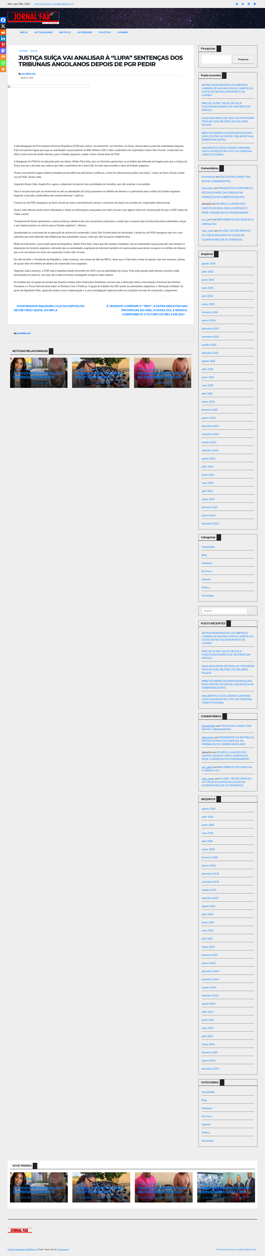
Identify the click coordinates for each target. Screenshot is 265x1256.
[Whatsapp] (3, 63)
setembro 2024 (210, 450)
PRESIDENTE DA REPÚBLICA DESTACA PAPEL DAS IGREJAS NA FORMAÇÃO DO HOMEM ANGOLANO (227, 192)
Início (24, 32)
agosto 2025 (208, 361)
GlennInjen (208, 188)
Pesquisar (208, 48)
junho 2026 (208, 280)
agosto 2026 (208, 263)
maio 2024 (207, 483)
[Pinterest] (3, 45)
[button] (255, 32)
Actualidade (44, 32)
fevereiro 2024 (210, 507)
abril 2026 (207, 296)
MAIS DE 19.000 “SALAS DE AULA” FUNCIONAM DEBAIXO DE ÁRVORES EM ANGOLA (226, 106)
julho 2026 (207, 271)
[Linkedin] (3, 38)
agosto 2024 (208, 458)
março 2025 (208, 401)
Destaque (23, 51)
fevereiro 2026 (210, 312)
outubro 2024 (209, 442)
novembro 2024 (210, 434)
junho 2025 (208, 377)
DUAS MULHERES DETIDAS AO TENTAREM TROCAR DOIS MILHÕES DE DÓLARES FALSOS (228, 121)
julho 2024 (207, 466)
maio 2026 (207, 288)
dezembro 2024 (210, 426)
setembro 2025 (210, 353)
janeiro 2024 (209, 515)
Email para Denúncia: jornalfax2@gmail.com (54, 4)
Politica (105, 32)
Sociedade (85, 32)
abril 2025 (207, 393)
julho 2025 (207, 369)
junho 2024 (208, 475)
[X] (3, 26)
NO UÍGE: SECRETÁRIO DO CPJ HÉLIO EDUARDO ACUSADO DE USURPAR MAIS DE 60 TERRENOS (226, 235)
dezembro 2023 (210, 523)
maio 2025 (207, 385)
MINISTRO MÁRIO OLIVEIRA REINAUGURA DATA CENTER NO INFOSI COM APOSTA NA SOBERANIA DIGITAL (228, 136)
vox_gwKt (207, 219)
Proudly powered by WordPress (22, 1249)
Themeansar (63, 1249)
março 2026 (208, 304)
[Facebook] (3, 20)
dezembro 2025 (210, 328)
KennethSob (208, 177)
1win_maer (208, 230)
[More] (3, 69)
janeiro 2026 (209, 320)
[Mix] (3, 57)
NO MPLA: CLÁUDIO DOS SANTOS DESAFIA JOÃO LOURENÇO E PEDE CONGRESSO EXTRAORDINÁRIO (225, 208)
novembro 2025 (210, 336)
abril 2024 (207, 491)
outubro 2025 (209, 345)
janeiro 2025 (209, 418)
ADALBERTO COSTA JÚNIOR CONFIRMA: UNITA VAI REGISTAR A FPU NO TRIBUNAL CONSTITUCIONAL (227, 151)
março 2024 (208, 499)
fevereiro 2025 (210, 410)
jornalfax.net (29, 73)
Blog (204, 555)
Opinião (122, 32)
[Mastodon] (3, 51)
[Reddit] (3, 32)
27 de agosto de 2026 (27, 1197)
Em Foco (65, 32)
